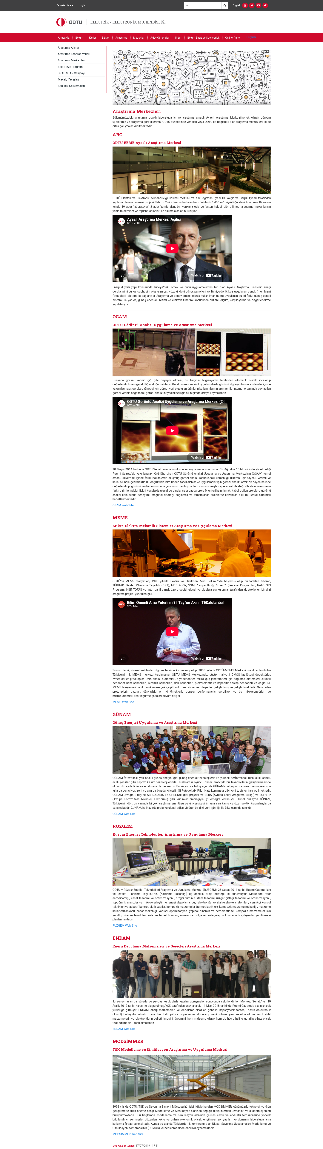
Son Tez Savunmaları (71, 86)
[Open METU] (265, 5)
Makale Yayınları (68, 79)
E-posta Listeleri (65, 5)
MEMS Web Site (123, 702)
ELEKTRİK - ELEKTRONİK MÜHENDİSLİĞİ (128, 22)
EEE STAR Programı (70, 67)
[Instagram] (245, 5)
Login (82, 5)
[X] (252, 5)
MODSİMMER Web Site (128, 1134)
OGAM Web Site (123, 505)
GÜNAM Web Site (124, 814)
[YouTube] (258, 5)
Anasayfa (64, 37)
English (237, 5)
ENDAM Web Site (124, 1029)
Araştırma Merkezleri (71, 60)
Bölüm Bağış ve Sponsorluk (203, 37)
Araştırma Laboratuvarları (74, 54)
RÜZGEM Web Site (125, 925)
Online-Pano (232, 37)
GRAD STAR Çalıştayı (71, 73)
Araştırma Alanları (69, 47)
